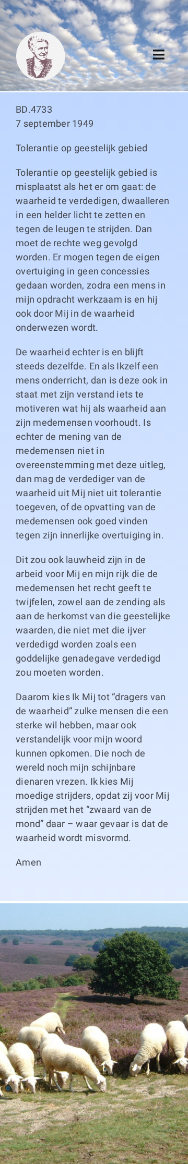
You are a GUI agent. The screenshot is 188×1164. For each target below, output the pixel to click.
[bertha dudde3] (40, 36)
